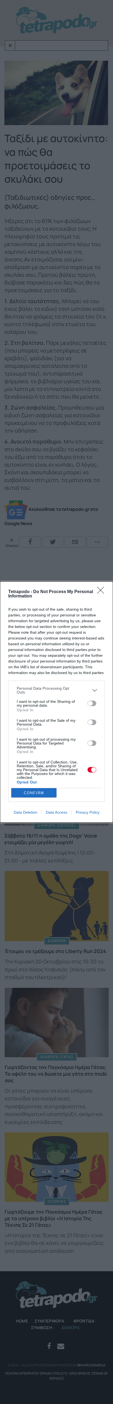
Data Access (56, 812)
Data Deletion (25, 812)
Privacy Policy (88, 812)
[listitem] (56, 690)
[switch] (91, 703)
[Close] (102, 592)
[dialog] (56, 702)
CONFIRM (34, 793)
